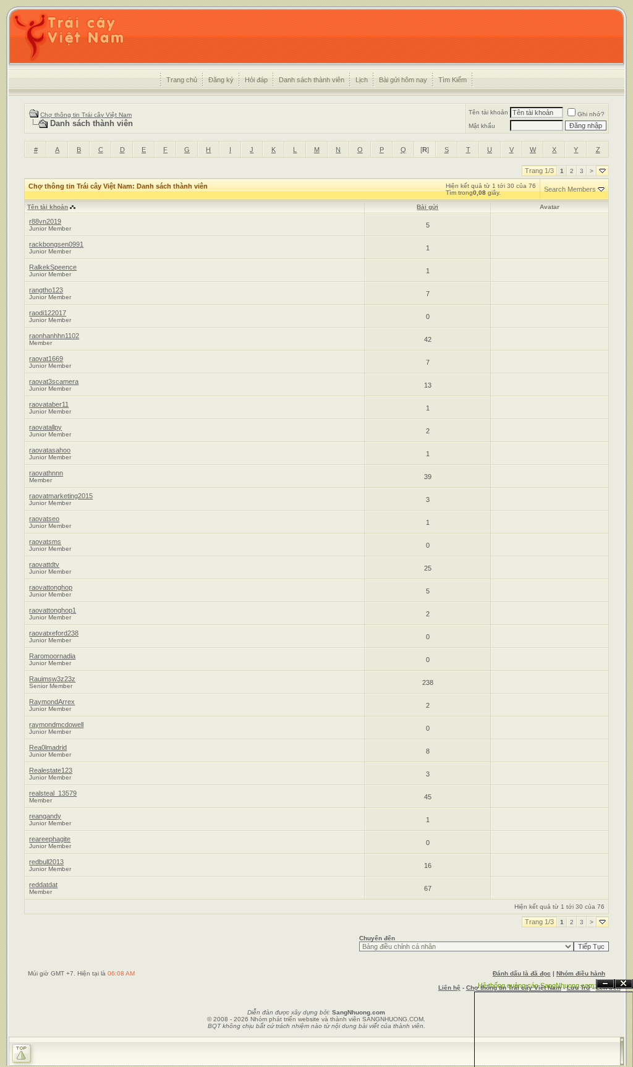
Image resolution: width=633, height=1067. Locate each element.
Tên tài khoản (488, 112)
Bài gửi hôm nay (403, 79)
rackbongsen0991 (56, 244)
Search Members (570, 189)
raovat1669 (46, 358)
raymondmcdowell (56, 724)
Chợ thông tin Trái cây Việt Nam (86, 114)
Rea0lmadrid (48, 747)
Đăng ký (221, 79)
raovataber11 (49, 404)
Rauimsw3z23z (52, 678)
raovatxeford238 (54, 633)
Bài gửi (427, 206)
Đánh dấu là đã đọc (522, 973)
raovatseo (44, 518)
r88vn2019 (45, 221)
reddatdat (43, 884)
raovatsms (45, 541)
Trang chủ (181, 79)
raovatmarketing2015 (61, 495)
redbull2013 (46, 861)
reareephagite (49, 839)
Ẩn (605, 983)
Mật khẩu (482, 125)
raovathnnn (46, 473)
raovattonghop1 (52, 610)
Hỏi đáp (256, 79)
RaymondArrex (52, 701)
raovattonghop (50, 587)
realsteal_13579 (53, 793)
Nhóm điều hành (580, 973)
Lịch (361, 79)
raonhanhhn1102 (54, 335)
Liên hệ (449, 987)
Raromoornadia (52, 656)
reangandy (45, 816)
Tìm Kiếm (452, 79)
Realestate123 (50, 770)
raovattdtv (44, 564)
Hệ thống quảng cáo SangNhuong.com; (537, 985)
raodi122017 (47, 313)
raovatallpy (45, 427)
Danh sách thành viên (311, 79)
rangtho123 (46, 290)
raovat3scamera (54, 381)
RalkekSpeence (53, 267)
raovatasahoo (49, 450)
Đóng (623, 983)
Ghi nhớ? (591, 114)
